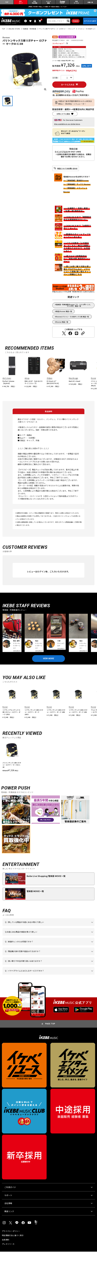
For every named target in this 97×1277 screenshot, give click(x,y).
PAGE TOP (50, 1024)
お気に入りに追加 (63, 114)
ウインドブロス (61, 152)
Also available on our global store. (67, 124)
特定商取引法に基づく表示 (12, 1235)
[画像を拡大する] (45, 89)
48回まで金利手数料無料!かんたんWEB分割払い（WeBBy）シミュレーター (75, 102)
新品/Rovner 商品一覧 (64, 311)
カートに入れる (68, 84)
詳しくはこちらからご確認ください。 (36, 955)
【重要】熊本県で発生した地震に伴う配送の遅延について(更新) (48, 7)
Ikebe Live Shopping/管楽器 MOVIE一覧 (46, 876)
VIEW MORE (48, 658)
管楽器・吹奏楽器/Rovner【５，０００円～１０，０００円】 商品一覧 (74, 305)
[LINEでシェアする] (76, 333)
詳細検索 (75, 21)
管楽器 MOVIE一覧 (35, 891)
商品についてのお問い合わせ (67, 168)
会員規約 (5, 1240)
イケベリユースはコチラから (72, 965)
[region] (48, 756)
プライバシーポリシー (11, 1231)
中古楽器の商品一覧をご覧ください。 (52, 945)
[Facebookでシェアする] (70, 333)
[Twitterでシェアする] (64, 333)
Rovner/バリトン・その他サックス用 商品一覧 (72, 317)
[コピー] (83, 333)
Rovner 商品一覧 (62, 322)
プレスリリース (8, 1244)
